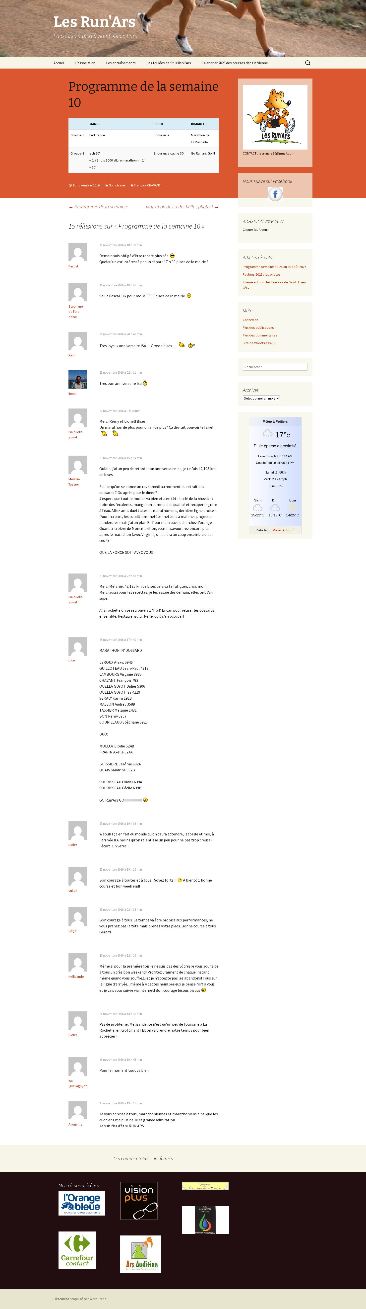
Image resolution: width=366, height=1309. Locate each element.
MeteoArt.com (283, 530)
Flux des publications (258, 327)
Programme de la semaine (97, 206)
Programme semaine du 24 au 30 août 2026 (274, 266)
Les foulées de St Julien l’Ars (168, 63)
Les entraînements (121, 63)
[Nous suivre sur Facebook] (275, 194)
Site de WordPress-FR (259, 343)
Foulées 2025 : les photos (262, 274)
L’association (85, 63)
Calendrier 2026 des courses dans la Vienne (235, 63)
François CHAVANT (147, 185)
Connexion (250, 320)
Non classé (117, 185)
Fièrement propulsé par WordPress (80, 1299)
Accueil (59, 63)
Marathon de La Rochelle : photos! (182, 206)
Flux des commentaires (260, 335)
